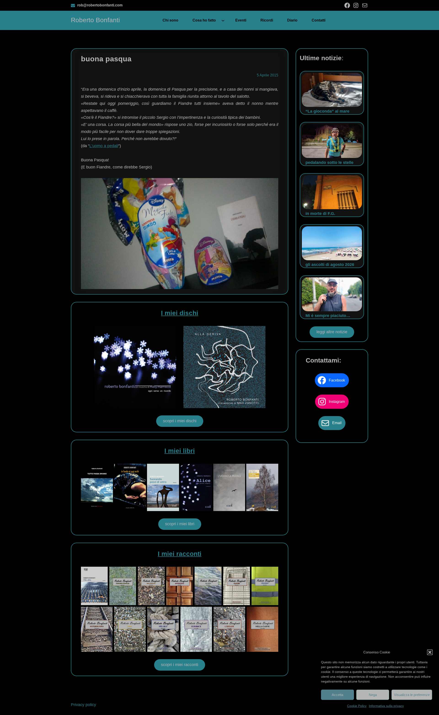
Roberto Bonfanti (95, 20)
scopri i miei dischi (179, 421)
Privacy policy (83, 704)
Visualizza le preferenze (412, 695)
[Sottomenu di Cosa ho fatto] (223, 20)
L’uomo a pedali (103, 146)
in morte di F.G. (320, 213)
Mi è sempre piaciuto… (327, 315)
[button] (430, 652)
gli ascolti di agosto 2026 (329, 264)
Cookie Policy (357, 706)
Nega (373, 695)
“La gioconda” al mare (327, 111)
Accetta (337, 695)
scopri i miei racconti (179, 664)
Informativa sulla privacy (386, 706)
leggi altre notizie (331, 332)
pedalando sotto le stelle (329, 162)
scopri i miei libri (179, 524)
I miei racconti (179, 553)
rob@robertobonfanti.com (100, 5)
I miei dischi (179, 313)
